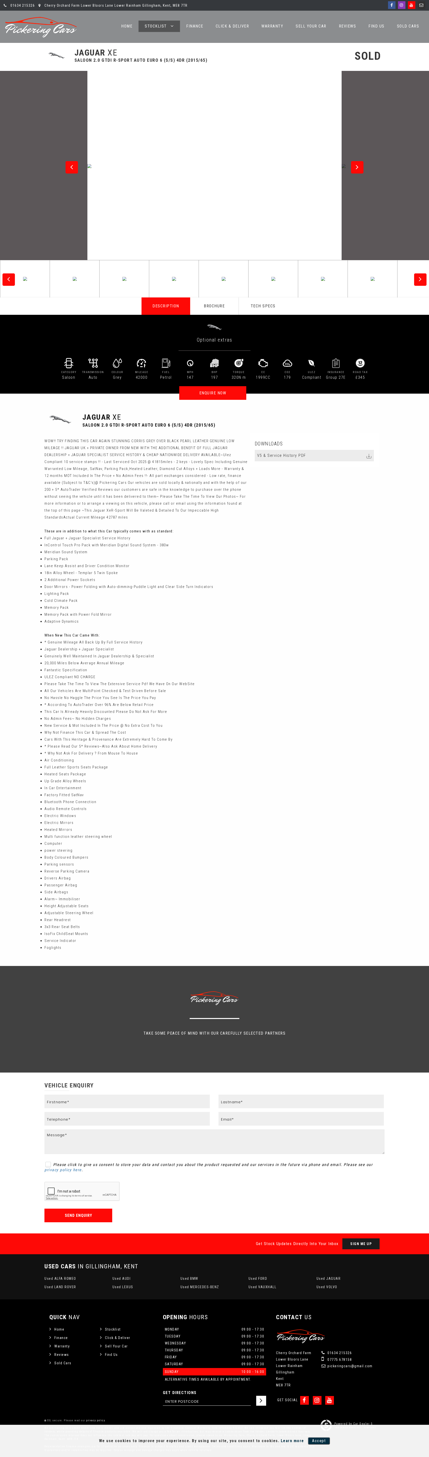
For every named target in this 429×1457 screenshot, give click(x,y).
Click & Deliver (232, 26)
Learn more (292, 1440)
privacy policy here (63, 1169)
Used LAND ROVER (60, 1287)
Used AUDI (121, 1279)
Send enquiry (78, 1215)
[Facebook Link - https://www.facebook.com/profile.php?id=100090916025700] (391, 5)
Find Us (376, 26)
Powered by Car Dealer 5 (353, 1424)
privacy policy (95, 1420)
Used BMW (189, 1279)
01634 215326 (22, 5)
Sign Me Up (361, 1244)
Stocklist (156, 26)
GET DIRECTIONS (180, 1392)
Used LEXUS (122, 1287)
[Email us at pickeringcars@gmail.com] (421, 5)
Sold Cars (408, 26)
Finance (194, 26)
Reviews (347, 26)
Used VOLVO (327, 1287)
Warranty (272, 26)
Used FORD (258, 1279)
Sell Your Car (311, 26)
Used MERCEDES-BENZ (199, 1287)
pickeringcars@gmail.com (349, 1366)
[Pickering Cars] (41, 27)
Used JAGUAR (329, 1279)
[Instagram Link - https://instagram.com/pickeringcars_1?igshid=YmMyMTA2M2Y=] (401, 5)
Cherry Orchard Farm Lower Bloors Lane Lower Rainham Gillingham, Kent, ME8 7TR (115, 5)
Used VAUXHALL (263, 1287)
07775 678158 (339, 1360)
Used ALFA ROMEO (60, 1279)
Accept (319, 1440)
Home (126, 26)
